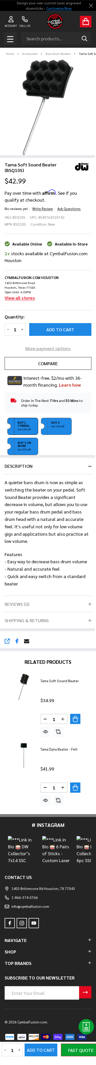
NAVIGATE (16, 940)
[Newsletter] (85, 992)
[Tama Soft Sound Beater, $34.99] (24, 687)
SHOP (10, 951)
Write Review (42, 208)
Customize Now (59, 8)
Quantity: (15, 317)
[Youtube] (34, 923)
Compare (48, 363)
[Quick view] (45, 732)
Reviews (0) (17, 604)
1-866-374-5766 (25, 897)
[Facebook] (16, 641)
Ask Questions (69, 208)
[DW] (79, 166)
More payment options (48, 348)
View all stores (20, 298)
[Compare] (58, 732)
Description (19, 466)
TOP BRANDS (18, 963)
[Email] (26, 641)
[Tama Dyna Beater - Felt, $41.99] (24, 755)
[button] (22, 426)
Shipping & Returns (27, 620)
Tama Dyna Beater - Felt (59, 749)
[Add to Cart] (75, 719)
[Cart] (85, 21)
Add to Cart (60, 329)
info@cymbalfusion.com (30, 906)
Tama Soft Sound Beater (59, 680)
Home (10, 54)
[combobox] (56, 38)
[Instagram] (22, 923)
